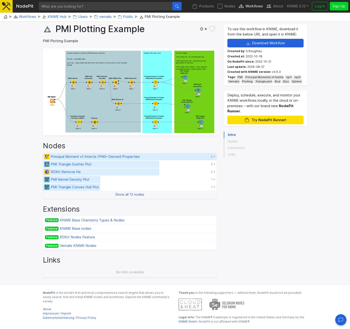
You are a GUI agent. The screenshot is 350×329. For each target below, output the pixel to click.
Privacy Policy (86, 317)
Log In (320, 6)
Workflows (254, 6)
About (278, 6)
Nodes (229, 6)
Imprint (66, 313)
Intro (232, 135)
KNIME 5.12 (296, 6)
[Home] (5, 17)
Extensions (236, 148)
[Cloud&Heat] (190, 304)
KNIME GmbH (188, 321)
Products (206, 6)
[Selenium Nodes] (227, 304)
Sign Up (339, 6)
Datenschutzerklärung (58, 317)
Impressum (51, 313)
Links (231, 154)
